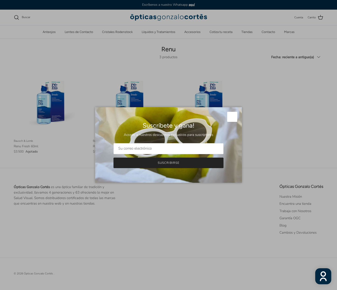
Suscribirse (168, 163)
